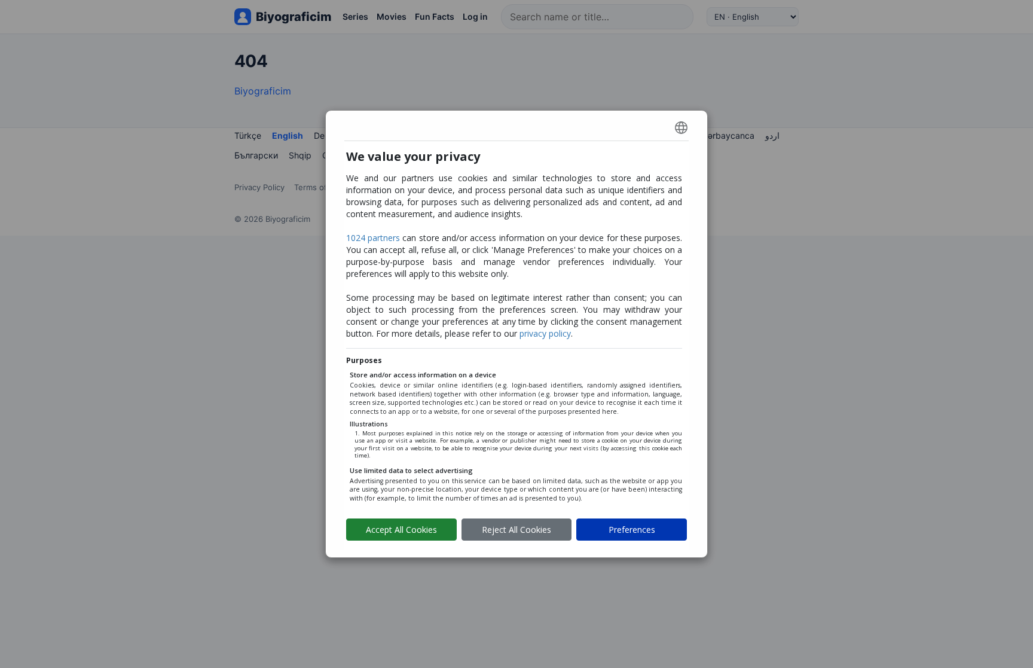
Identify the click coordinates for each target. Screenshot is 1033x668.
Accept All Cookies (401, 529)
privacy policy (545, 333)
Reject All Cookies (516, 529)
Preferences (632, 529)
